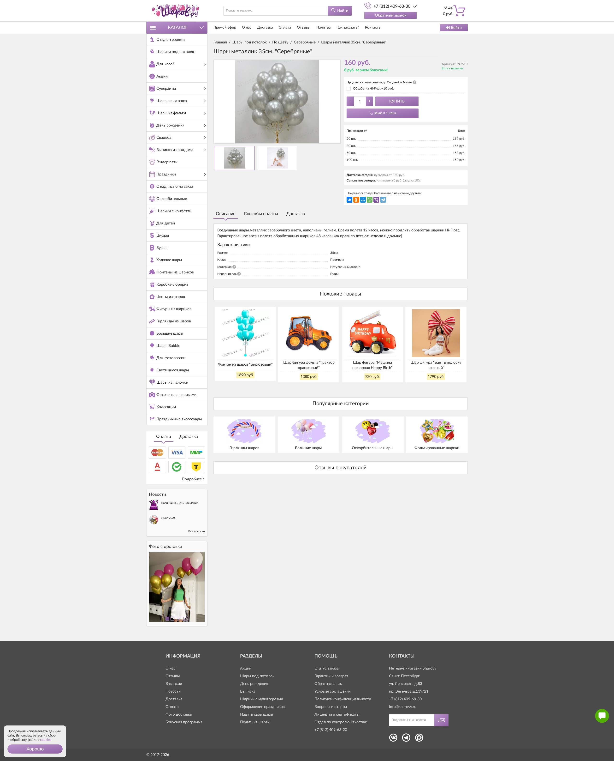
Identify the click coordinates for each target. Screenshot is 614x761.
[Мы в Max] (419, 739)
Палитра (323, 27)
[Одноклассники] (356, 200)
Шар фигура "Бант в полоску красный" (436, 365)
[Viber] (376, 200)
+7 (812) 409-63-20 (330, 730)
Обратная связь (328, 684)
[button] (35, 749)
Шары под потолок (257, 676)
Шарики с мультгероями (261, 699)
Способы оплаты (261, 214)
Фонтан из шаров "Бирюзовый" (245, 364)
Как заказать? (348, 27)
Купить (397, 101)
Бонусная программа (183, 722)
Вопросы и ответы (330, 707)
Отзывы (303, 27)
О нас (246, 27)
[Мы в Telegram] (406, 739)
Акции (245, 668)
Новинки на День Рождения (179, 502)
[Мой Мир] (363, 200)
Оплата (163, 437)
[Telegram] (383, 200)
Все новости (196, 531)
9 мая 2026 (168, 517)
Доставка (188, 437)
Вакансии (173, 684)
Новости (173, 691)
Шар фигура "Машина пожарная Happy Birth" (372, 365)
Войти (456, 28)
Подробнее (192, 479)
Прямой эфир (224, 27)
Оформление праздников (262, 707)
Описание (226, 214)
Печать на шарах (255, 722)
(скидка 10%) (412, 180)
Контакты (373, 27)
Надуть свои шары (256, 714)
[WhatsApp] (369, 200)
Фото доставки (178, 714)
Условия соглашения (332, 691)
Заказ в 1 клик (385, 113)
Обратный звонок (390, 15)
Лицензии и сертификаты (337, 714)
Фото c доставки (165, 546)
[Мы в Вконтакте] (393, 739)
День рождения (254, 684)
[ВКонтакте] (349, 200)
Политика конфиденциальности (342, 699)
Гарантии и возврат (331, 676)
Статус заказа (326, 668)
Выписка (247, 691)
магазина (386, 180)
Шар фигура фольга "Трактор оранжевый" (309, 365)
